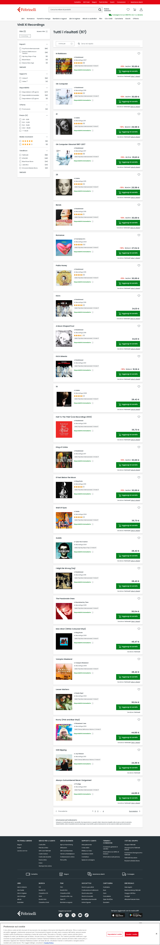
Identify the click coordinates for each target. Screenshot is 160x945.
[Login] (141, 10)
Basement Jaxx (81, 723)
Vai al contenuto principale (26, 2)
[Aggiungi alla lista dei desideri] (139, 53)
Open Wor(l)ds (108, 899)
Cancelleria (107, 896)
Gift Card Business (66, 851)
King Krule (79, 481)
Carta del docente (45, 857)
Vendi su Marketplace (67, 854)
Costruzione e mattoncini (90, 890)
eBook (19, 899)
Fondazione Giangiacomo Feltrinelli (133, 854)
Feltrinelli (25, 155)
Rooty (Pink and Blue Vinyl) (68, 720)
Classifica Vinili (44, 902)
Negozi (94, 2)
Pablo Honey (61, 265)
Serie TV (62, 899)
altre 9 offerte (135, 137)
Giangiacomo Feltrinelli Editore (132, 849)
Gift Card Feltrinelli (45, 851)
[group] (111, 15)
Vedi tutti (22, 67)
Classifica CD (43, 893)
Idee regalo (128, 887)
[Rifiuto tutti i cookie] (156, 933)
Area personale (87, 845)
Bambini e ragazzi (66, 902)
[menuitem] (23, 19)
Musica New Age (28, 63)
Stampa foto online (45, 866)
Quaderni (106, 902)
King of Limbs (62, 447)
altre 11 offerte (135, 288)
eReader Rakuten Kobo (132, 899)
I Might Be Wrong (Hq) (65, 568)
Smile (77, 511)
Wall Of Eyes (61, 508)
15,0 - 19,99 (25, 125)
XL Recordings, (78, 60)
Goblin (59, 538)
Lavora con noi (22, 851)
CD (40, 887)
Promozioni (26, 109)
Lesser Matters (62, 689)
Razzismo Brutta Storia (132, 861)
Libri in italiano (22, 887)
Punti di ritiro (103, 2)
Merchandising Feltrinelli (133, 890)
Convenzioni (121, 2)
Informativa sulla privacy (111, 857)
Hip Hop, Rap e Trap (29, 56)
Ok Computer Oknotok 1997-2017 (70, 144)
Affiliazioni (63, 848)
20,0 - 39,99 (26, 128)
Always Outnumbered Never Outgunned (73, 780)
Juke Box (25, 165)
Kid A (58, 296)
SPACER (25, 158)
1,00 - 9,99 (25, 119)
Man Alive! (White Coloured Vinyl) (71, 629)
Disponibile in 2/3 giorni (30, 98)
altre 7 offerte (135, 76)
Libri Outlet (20, 890)
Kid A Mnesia (61, 356)
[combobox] (76, 9)
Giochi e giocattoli (88, 887)
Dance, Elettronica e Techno (29, 52)
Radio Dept (79, 693)
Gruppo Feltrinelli (130, 845)
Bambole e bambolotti (89, 899)
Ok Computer (62, 84)
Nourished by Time (82, 602)
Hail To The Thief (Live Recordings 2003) (74, 417)
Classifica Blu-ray (66, 896)
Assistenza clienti (137, 2)
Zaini (104, 893)
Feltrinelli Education (131, 858)
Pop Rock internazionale (30, 48)
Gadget (127, 896)
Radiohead (79, 57)
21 (57, 114)
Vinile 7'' (25, 81)
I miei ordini (85, 848)
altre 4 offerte (135, 561)
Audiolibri (20, 902)
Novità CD (42, 890)
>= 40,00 (25, 131)
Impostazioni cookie (115, 934)
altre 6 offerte (135, 197)
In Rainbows (61, 53)
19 (57, 386)
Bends (58, 205)
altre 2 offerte (135, 682)
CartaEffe (77, 2)
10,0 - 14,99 (26, 122)
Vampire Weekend (64, 659)
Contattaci (85, 857)
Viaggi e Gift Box (130, 893)
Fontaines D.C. (81, 239)
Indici (40, 863)
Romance (60, 235)
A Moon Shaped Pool (65, 326)
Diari (104, 890)
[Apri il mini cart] (135, 10)
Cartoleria (106, 887)
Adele (78, 118)
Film (61, 887)
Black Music (26, 60)
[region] (80, 934)
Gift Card (86, 2)
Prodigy (78, 784)
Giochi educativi (87, 893)
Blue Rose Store (27, 161)
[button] (100, 9)
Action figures (86, 902)
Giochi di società (87, 896)
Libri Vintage (21, 896)
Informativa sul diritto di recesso (111, 853)
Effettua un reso (87, 851)
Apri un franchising (66, 845)
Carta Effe (42, 845)
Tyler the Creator (82, 542)
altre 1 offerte (135, 621)
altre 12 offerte (135, 107)
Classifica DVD (65, 893)
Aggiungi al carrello (130, 71)
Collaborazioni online (67, 857)
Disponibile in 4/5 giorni (30, 92)
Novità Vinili (42, 899)
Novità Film (63, 890)
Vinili (40, 896)
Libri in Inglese (21, 893)
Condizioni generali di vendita (110, 848)
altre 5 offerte (135, 379)
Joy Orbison (80, 754)
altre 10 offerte (135, 228)
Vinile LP (25, 78)
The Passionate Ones (65, 598)
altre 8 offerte (135, 167)
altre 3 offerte (135, 500)
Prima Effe (63, 860)
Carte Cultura (43, 854)
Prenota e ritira (43, 848)
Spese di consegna (88, 860)
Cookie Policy (49, 943)
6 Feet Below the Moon (66, 477)
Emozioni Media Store (30, 168)
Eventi (112, 2)
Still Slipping (61, 750)
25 (57, 175)
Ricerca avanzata (107, 9)
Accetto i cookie (131, 934)
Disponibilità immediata (30, 95)
